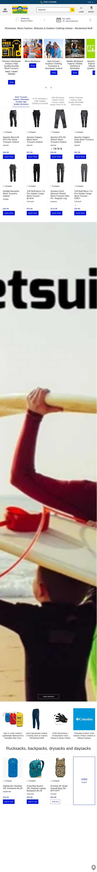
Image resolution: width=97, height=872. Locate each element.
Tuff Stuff (30, 202)
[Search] (72, 9)
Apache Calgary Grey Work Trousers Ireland (84, 139)
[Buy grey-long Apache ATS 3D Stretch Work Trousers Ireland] (60, 119)
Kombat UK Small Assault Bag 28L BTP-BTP (58, 788)
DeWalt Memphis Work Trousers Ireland (11, 193)
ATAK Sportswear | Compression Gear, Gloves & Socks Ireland (60, 735)
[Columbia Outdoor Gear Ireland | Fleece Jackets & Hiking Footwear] (84, 719)
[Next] (51, 87)
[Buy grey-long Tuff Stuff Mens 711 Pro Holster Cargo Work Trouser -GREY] (84, 173)
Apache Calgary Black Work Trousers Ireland (35, 139)
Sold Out (55, 802)
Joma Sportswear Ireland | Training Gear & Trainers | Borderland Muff (36, 735)
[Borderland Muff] (23, 10)
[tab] (21, 101)
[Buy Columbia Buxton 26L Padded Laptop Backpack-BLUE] (37, 768)
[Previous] (46, 87)
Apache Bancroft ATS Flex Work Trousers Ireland (11, 139)
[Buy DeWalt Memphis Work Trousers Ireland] (13, 173)
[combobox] (53, 9)
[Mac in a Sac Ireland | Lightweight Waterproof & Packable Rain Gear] (13, 719)
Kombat (53, 794)
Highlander (7, 792)
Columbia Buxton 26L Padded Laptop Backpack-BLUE (36, 788)
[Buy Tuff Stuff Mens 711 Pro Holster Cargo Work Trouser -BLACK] (37, 173)
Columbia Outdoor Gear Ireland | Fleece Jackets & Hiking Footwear (84, 735)
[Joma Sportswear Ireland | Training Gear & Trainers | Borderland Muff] (37, 719)
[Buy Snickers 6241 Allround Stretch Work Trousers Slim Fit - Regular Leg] (60, 173)
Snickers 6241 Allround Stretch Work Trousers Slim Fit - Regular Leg (59, 194)
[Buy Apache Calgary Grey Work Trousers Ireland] (84, 119)
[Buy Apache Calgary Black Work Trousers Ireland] (37, 119)
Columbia (30, 794)
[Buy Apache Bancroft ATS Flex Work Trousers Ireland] (13, 119)
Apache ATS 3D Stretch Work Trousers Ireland (58, 139)
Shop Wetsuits (48, 696)
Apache (6, 145)
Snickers (53, 202)
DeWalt (5, 199)
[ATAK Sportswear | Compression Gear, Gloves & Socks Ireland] (60, 719)
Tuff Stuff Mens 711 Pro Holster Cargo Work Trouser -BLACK (36, 194)
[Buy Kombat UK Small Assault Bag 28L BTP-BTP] (60, 768)
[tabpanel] (48, 161)
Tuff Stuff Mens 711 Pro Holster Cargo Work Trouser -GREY (83, 194)
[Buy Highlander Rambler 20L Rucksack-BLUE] (13, 768)
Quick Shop (8, 157)
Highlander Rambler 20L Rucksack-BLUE (13, 787)
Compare (8, 132)
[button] (81, 12)
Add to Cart (8, 802)
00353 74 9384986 (50, 2)
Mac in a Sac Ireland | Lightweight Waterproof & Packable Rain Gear (12, 735)
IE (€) (89, 2)
